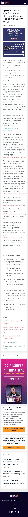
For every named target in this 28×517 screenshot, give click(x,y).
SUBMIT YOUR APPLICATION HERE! (14, 429)
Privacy (14, 508)
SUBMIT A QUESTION (14, 447)
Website (10, 321)
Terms (14, 504)
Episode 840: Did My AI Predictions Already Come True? (14, 482)
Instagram (17, 321)
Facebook (6, 323)
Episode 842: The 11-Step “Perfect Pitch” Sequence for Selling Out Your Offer (13, 461)
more (10, 128)
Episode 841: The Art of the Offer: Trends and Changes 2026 (14, 472)
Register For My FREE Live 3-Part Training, (13, 329)
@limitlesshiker (8, 131)
